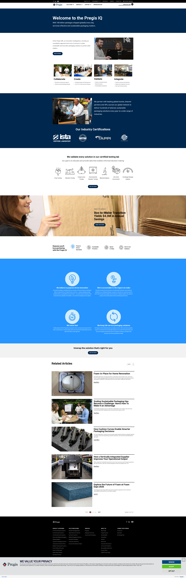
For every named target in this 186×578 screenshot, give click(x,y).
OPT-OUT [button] (171, 571)
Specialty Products (57, 554)
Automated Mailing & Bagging (59, 537)
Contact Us (118, 1)
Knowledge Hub (120, 535)
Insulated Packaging (73, 539)
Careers (112, 1)
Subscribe (119, 532)
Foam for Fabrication (57, 550)
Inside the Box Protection (74, 532)
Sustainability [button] (95, 1)
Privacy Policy (104, 550)
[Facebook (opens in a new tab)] (53, 1)
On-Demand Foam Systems (59, 535)
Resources (105, 1)
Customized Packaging (90, 535)
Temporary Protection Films (59, 543)
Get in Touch (93, 186)
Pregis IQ (87, 530)
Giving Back (103, 537)
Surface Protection (73, 535)
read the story (100, 224)
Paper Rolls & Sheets (57, 552)
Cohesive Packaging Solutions (59, 541)
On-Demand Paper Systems (59, 530)
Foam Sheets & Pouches (58, 548)
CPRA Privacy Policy (105, 552)
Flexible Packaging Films (74, 530)
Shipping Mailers (56, 539)
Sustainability (104, 535)
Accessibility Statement (106, 548)
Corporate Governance (106, 543)
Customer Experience (74, 541)
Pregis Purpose (104, 532)
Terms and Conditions (106, 546)
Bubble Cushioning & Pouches (59, 546)
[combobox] (125, 4)
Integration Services (89, 532)
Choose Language (128, 1)
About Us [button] (86, 1)
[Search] (132, 4)
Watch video (57, 53)
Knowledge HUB (98, 4)
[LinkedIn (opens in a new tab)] (55, 1)
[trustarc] (181, 576)
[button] (70, 4)
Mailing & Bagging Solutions (75, 537)
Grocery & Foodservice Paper (75, 543)
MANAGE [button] (171, 562)
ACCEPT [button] (171, 566)
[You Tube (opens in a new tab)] (58, 1)
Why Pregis (103, 530)
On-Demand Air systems (58, 532)
